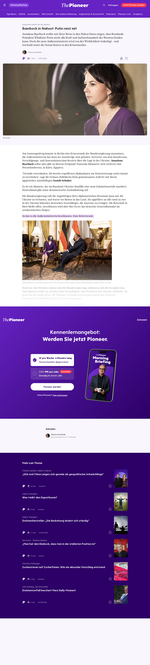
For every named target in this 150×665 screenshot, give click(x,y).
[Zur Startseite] (75, 5)
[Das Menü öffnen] (5, 5)
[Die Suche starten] (104, 5)
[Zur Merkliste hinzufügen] (126, 58)
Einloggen (113, 5)
